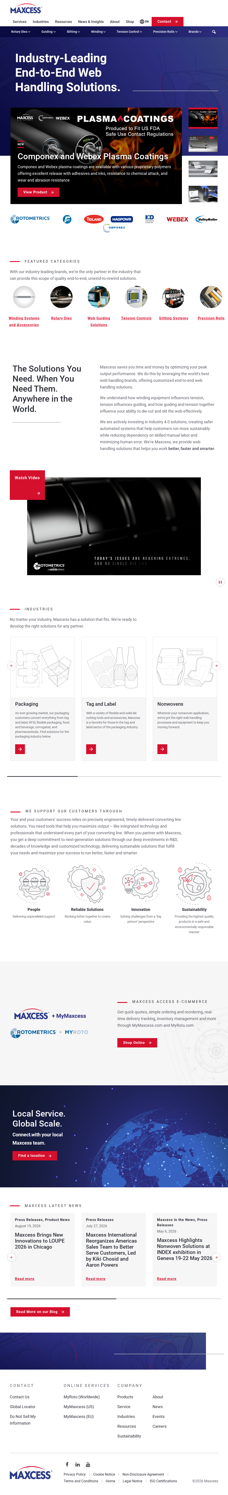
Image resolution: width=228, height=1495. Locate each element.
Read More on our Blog (37, 1312)
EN (147, 21)
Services (19, 22)
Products (125, 1397)
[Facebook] (67, 1464)
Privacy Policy (75, 1474)
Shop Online (134, 1043)
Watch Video (27, 477)
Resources (63, 22)
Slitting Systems (173, 318)
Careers (160, 1426)
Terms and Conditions (81, 1481)
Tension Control (128, 31)
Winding (97, 31)
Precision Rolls (163, 31)
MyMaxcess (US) (79, 1406)
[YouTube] (88, 1464)
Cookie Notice (104, 1474)
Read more (25, 1279)
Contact (164, 21)
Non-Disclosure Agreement (143, 1474)
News (158, 1406)
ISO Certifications (163, 1481)
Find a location (31, 1155)
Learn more (20, 749)
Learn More (162, 749)
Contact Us (19, 1397)
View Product (35, 192)
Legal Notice (132, 1481)
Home (110, 1481)
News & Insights (91, 22)
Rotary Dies (19, 31)
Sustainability (129, 1436)
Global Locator (22, 1406)
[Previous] (11, 665)
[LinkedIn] (77, 1464)
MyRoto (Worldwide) (82, 1397)
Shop (130, 22)
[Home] (26, 8)
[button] (203, 118)
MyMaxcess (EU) (79, 1416)
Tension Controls (136, 318)
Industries (41, 22)
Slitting (72, 31)
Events (159, 1416)
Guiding (47, 31)
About (115, 22)
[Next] (216, 665)
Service (123, 1406)
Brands (194, 31)
